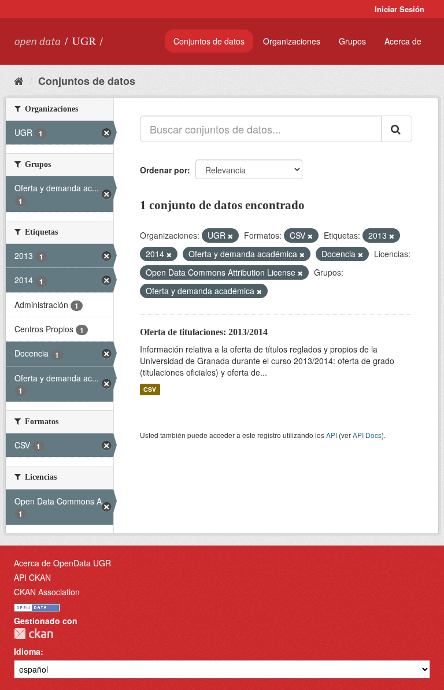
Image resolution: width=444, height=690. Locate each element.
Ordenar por (163, 170)
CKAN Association (47, 592)
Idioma (27, 651)
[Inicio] (19, 80)
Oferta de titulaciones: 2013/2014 (204, 332)
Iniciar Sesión (399, 8)
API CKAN (32, 577)
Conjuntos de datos (209, 41)
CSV (149, 389)
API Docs (367, 435)
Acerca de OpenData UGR (62, 563)
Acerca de (402, 41)
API (331, 435)
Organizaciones (291, 41)
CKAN (33, 634)
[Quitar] (230, 235)
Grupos (352, 41)
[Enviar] (396, 129)
